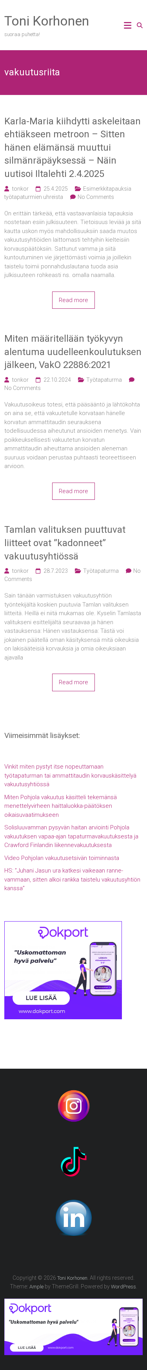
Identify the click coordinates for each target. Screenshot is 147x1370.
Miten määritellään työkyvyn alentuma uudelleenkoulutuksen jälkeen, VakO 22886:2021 (73, 351)
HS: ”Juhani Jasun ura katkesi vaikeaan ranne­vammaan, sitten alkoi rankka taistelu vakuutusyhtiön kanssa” (72, 879)
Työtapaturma (104, 380)
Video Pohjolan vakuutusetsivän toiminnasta (61, 858)
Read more (73, 300)
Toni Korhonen (46, 21)
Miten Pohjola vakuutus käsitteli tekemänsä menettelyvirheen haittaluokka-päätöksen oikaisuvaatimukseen (60, 806)
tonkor (20, 189)
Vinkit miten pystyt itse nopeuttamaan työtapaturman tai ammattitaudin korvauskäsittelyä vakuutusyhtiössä (70, 775)
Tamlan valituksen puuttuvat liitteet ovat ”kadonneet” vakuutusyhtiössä (64, 542)
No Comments (96, 197)
